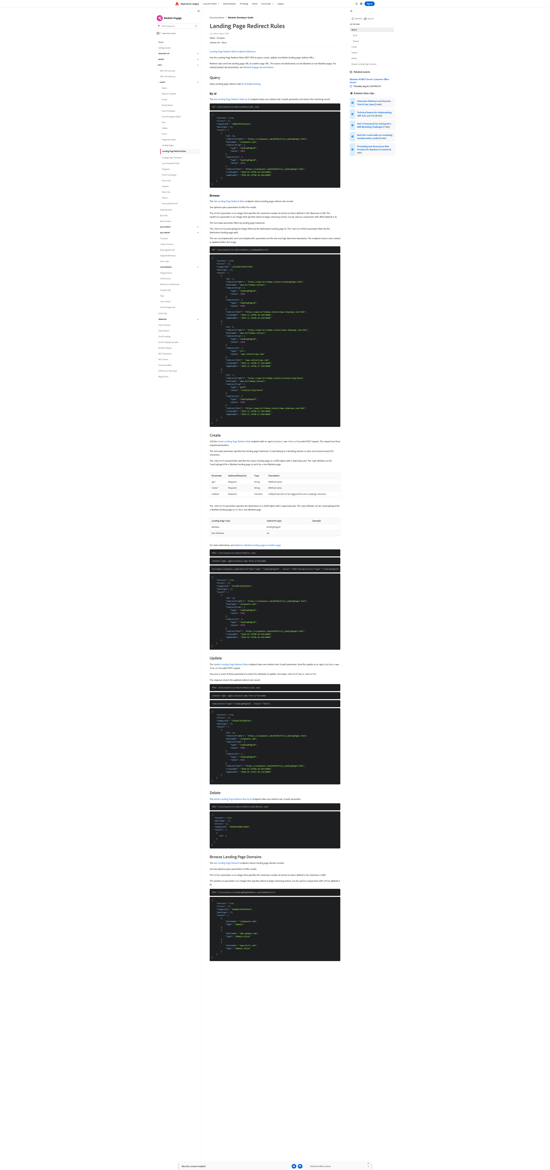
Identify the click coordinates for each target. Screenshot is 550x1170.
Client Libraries (164, 325)
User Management (167, 307)
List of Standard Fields (170, 163)
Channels (164, 238)
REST (160, 65)
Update (354, 52)
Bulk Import (165, 233)
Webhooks (162, 319)
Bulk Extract (165, 227)
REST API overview (167, 70)
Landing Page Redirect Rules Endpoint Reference (233, 51)
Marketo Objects (165, 348)
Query (354, 29)
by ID (244, 83)
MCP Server (163, 359)
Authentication (166, 209)
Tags (162, 295)
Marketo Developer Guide (240, 17)
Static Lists (166, 192)
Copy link (370, 18)
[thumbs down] (300, 1166)
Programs (166, 169)
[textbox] (177, 26)
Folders (165, 128)
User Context (165, 301)
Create (354, 47)
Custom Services (166, 244)
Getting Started (164, 48)
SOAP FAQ (162, 313)
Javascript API (163, 54)
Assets (162, 82)
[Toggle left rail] (199, 11)
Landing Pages (168, 145)
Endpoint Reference (168, 255)
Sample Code (165, 290)
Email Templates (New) (171, 116)
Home (161, 42)
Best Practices (165, 221)
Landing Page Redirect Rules (174, 151)
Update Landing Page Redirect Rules (231, 664)
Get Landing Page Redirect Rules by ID (232, 99)
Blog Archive (163, 376)
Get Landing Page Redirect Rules (229, 201)
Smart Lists (166, 180)
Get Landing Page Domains (227, 862)
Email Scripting (164, 336)
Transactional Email (169, 203)
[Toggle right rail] (351, 11)
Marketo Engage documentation (258, 67)
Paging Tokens (166, 273)
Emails (164, 99)
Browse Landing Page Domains (363, 64)
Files (163, 122)
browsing (256, 83)
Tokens (164, 197)
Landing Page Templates (172, 157)
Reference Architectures (169, 284)
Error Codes (164, 261)
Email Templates (168, 111)
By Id (355, 35)
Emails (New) (167, 105)
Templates (221, 38)
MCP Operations (165, 353)
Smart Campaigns (169, 175)
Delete (354, 58)
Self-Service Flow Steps (167, 371)
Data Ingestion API (167, 250)
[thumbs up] (294, 1166)
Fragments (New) (169, 139)
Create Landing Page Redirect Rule (234, 441)
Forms (164, 134)
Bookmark (358, 18)
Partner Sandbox (165, 365)
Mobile (161, 59)
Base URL (164, 215)
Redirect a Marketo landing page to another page (257, 545)
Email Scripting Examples (168, 342)
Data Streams (163, 330)
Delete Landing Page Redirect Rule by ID (233, 799)
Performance (165, 278)
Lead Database (166, 267)
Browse (356, 41)
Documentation (217, 17)
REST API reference (167, 76)
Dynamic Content (169, 93)
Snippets (165, 186)
